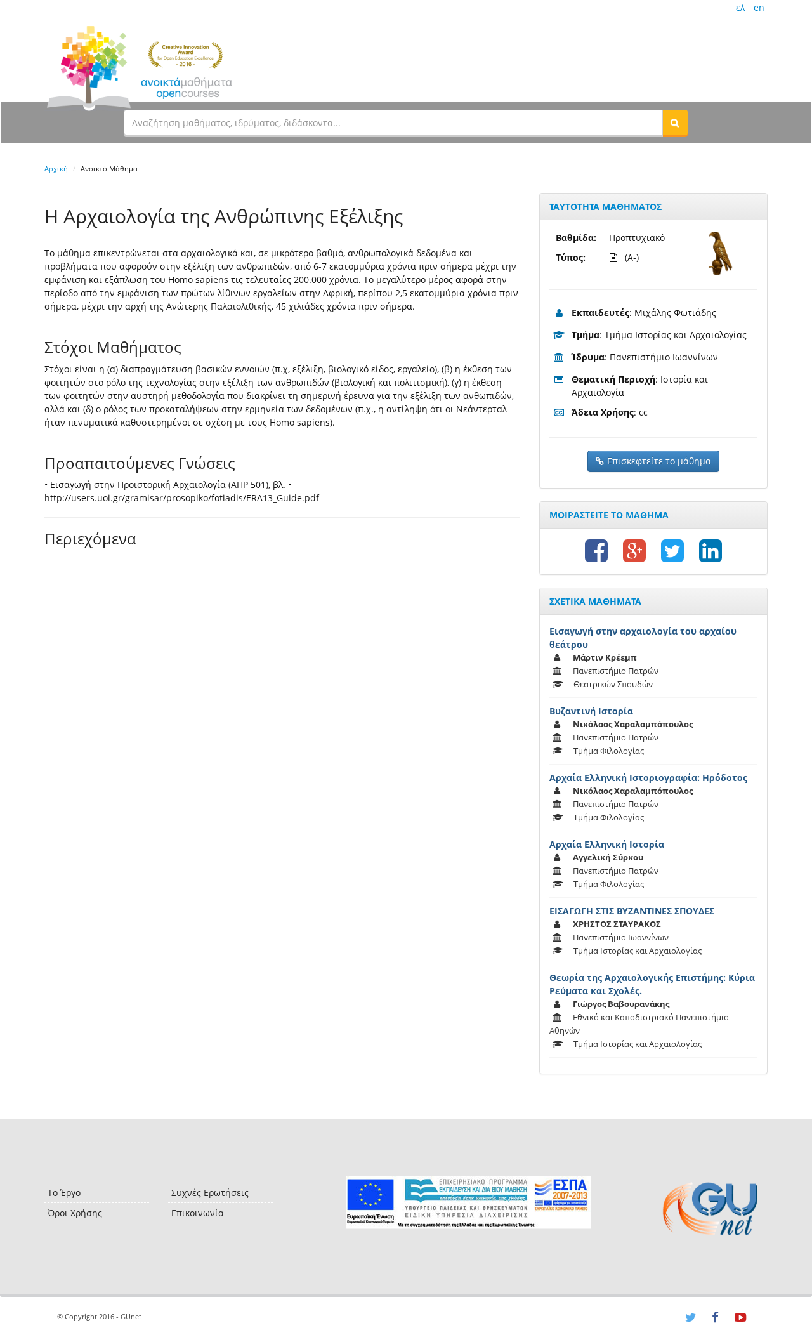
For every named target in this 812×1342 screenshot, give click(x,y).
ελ (740, 7)
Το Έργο (64, 1193)
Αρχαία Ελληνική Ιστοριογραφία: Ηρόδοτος (648, 778)
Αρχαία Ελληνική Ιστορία (606, 844)
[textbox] (393, 122)
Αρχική (56, 168)
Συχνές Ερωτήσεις (210, 1193)
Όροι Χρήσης (75, 1213)
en (759, 7)
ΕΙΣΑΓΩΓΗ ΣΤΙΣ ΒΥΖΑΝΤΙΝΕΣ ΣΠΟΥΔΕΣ (631, 911)
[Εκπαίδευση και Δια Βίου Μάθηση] (467, 1202)
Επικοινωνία (197, 1213)
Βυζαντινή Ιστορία (591, 711)
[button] (675, 122)
